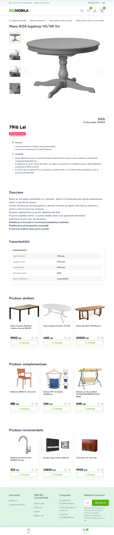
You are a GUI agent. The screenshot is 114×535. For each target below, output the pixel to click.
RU (104, 3)
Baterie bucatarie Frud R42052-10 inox (20, 459)
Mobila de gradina (37, 21)
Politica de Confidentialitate (66, 516)
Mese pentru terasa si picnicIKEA (90, 21)
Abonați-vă (100, 502)
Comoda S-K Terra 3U (86, 458)
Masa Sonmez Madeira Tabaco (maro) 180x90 (21, 327)
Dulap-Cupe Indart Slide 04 (56, 458)
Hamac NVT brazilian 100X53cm (53, 393)
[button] (82, 10)
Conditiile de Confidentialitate (66, 502)
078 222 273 (93, 3)
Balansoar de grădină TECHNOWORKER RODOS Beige (88, 394)
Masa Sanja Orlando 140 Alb (56, 326)
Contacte (38, 507)
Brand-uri (13, 500)
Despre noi (39, 515)
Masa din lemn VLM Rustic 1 (88, 326)
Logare (37, 511)
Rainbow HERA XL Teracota (23, 392)
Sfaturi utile (39, 503)
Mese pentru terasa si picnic (60, 21)
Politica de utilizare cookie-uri (67, 509)
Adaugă (25, 342)
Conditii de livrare (17, 504)
